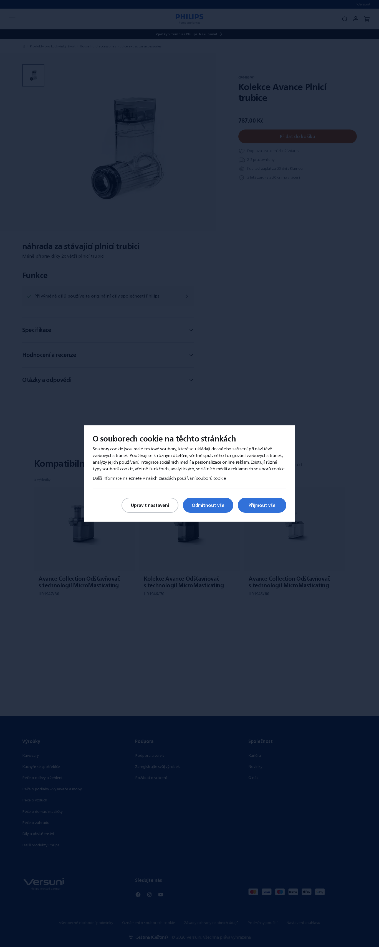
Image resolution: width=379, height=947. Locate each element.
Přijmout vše (262, 505)
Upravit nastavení (150, 505)
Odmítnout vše (208, 505)
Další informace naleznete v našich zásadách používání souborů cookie (159, 478)
